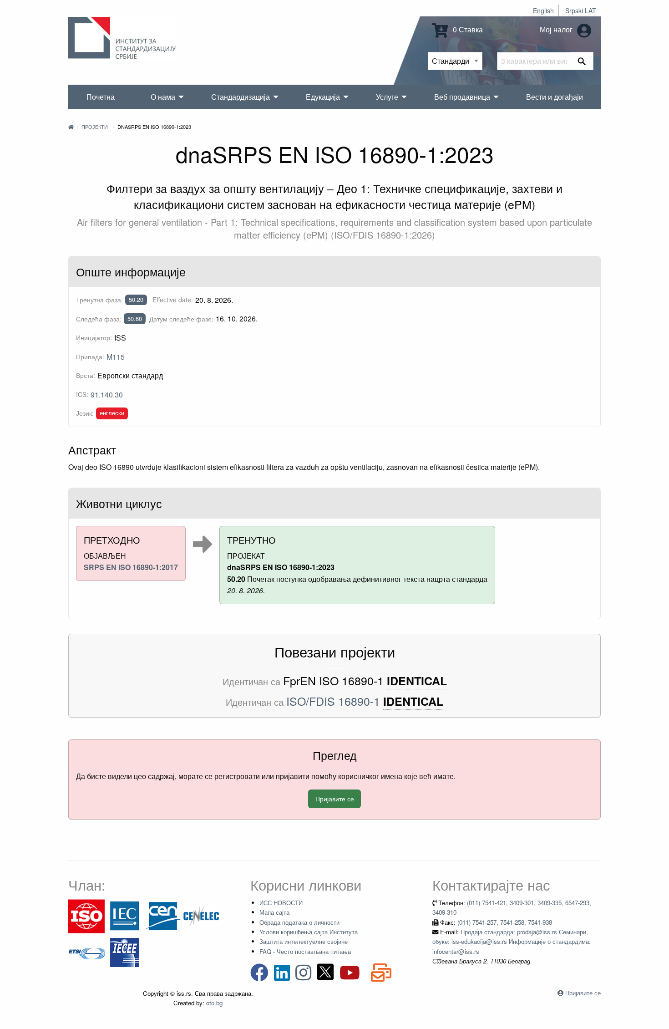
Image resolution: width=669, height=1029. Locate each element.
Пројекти (94, 126)
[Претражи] (581, 61)
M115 (115, 356)
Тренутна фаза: (99, 299)
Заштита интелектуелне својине (303, 941)
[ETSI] (86, 951)
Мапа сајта (274, 912)
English (543, 10)
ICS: (82, 394)
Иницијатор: (94, 337)
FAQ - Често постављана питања (305, 951)
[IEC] (124, 915)
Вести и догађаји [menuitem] (554, 97)
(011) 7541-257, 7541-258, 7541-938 (504, 922)
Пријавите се (334, 798)
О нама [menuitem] (163, 97)
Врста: (85, 375)
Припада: (90, 356)
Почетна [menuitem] (100, 97)
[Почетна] (71, 126)
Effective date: (172, 299)
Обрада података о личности (299, 922)
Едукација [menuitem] (323, 97)
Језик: (85, 413)
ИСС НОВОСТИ (281, 902)
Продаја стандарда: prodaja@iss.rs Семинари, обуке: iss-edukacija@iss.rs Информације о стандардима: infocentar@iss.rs (511, 941)
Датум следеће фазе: (181, 318)
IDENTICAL (417, 681)
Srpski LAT (580, 10)
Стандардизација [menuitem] (240, 97)
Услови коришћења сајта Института (308, 931)
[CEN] (163, 915)
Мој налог (557, 29)
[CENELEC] (201, 915)
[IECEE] (124, 951)
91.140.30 (107, 394)
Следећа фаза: (99, 318)
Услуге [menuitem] (387, 97)
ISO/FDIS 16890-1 (333, 701)
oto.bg (214, 1002)
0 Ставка (467, 29)
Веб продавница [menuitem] (462, 97)
